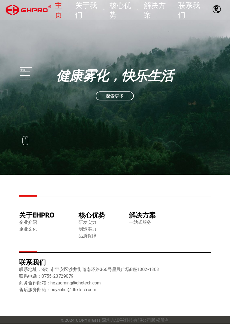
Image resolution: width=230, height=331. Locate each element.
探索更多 (115, 95)
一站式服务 (140, 222)
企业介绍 (28, 222)
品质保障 (87, 235)
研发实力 (87, 222)
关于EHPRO (36, 215)
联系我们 (32, 262)
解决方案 (142, 215)
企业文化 (28, 229)
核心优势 (92, 215)
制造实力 (87, 229)
